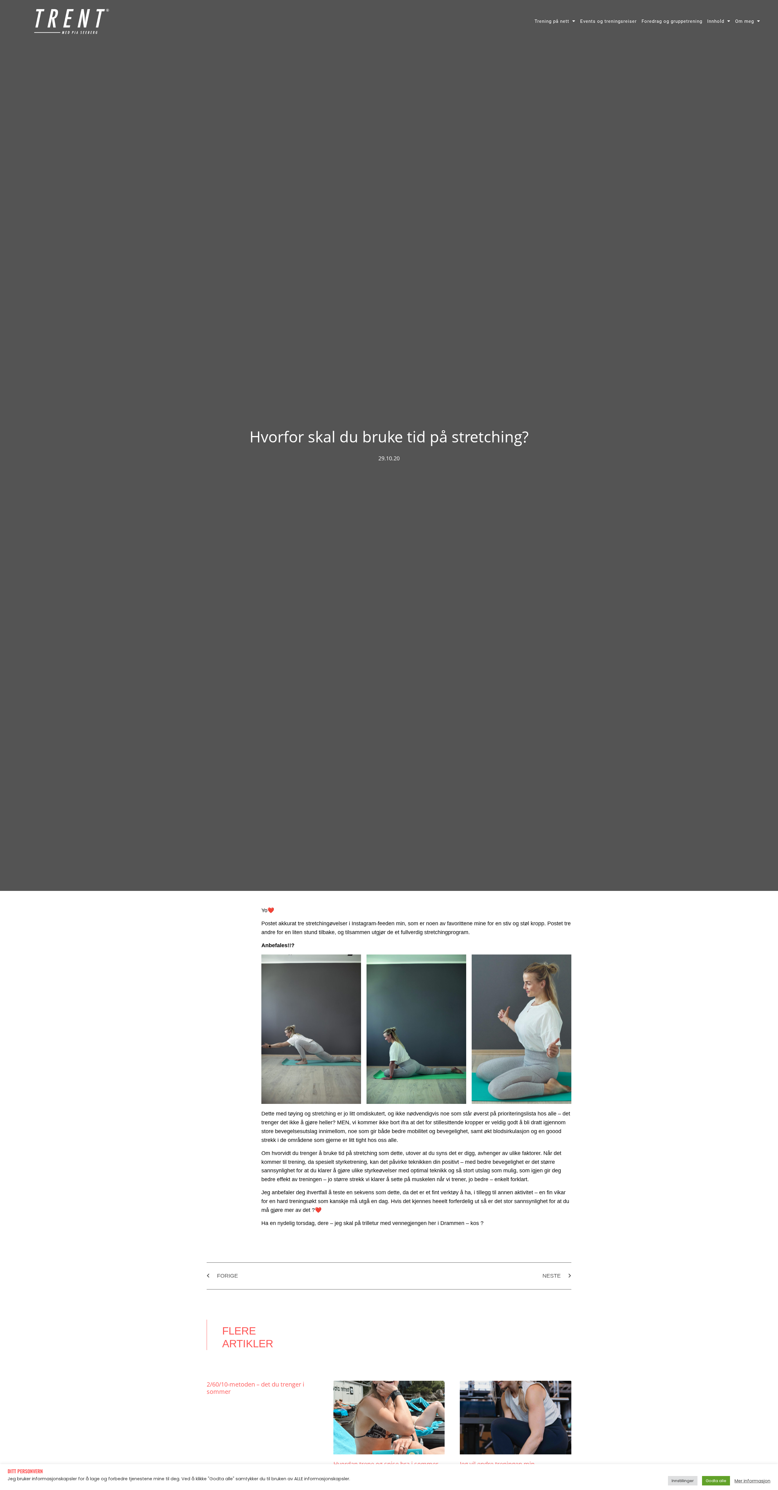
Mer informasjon (752, 1481)
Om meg (744, 21)
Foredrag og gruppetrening (672, 21)
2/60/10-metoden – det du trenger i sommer (255, 1388)
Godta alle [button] (716, 1481)
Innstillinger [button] (683, 1481)
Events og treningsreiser (608, 21)
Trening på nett (552, 21)
